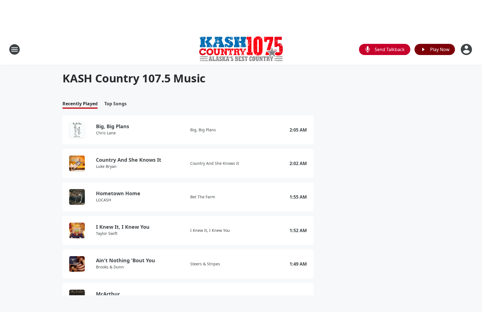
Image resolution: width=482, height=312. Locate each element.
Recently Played (80, 104)
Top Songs (115, 104)
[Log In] (467, 49)
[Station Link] (241, 49)
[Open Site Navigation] (14, 49)
